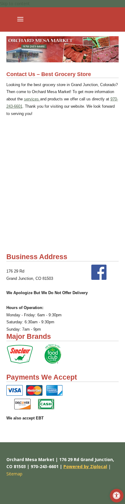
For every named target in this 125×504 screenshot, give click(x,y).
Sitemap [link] (14, 474)
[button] (20, 23)
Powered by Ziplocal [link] (85, 466)
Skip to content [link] (15, 3)
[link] (116, 495)
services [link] (32, 99)
